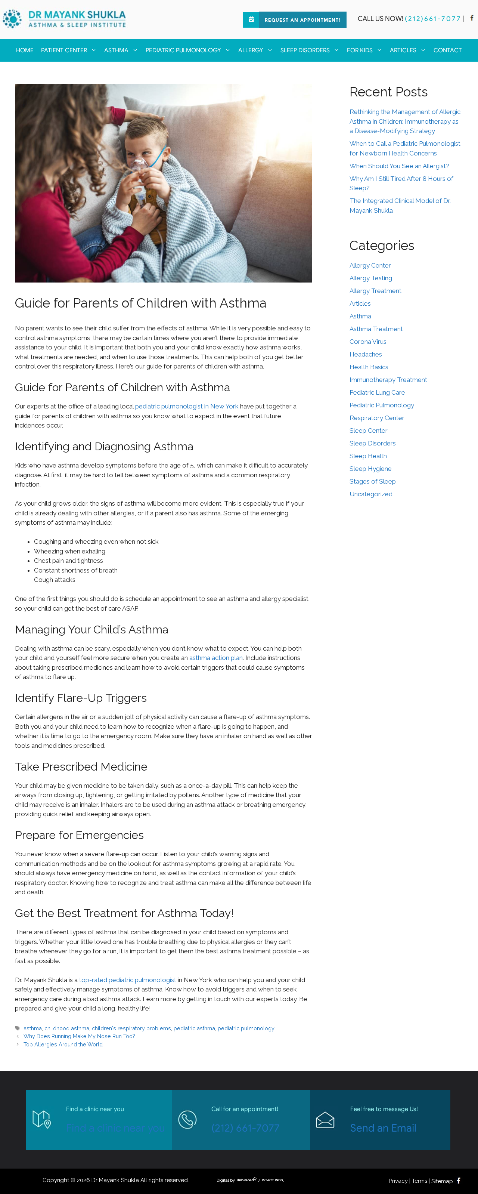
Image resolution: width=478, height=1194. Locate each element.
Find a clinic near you (115, 1128)
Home (25, 50)
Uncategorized (371, 494)
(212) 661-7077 (245, 1128)
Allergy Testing (371, 278)
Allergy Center (370, 265)
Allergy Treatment (375, 290)
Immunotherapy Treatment (388, 379)
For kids (360, 50)
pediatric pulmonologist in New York (187, 406)
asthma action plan (216, 657)
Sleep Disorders (305, 50)
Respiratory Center (377, 418)
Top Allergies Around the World (63, 1044)
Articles (403, 50)
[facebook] (472, 19)
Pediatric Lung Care (377, 392)
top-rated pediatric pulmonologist (127, 980)
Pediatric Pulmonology (183, 50)
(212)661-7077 (433, 19)
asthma (33, 1028)
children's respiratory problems (131, 1028)
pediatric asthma (194, 1028)
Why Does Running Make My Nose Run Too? (79, 1036)
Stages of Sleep (373, 481)
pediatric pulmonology (246, 1028)
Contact (448, 50)
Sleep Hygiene (371, 468)
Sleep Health (368, 456)
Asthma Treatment (376, 329)
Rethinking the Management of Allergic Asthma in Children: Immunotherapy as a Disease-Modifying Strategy (405, 121)
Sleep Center (369, 430)
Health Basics (369, 367)
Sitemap (442, 1181)
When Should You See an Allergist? (399, 166)
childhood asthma (66, 1028)
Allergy (250, 50)
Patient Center (64, 50)
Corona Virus (368, 341)
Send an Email (383, 1128)
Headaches (366, 354)
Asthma (116, 50)
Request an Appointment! (303, 20)
